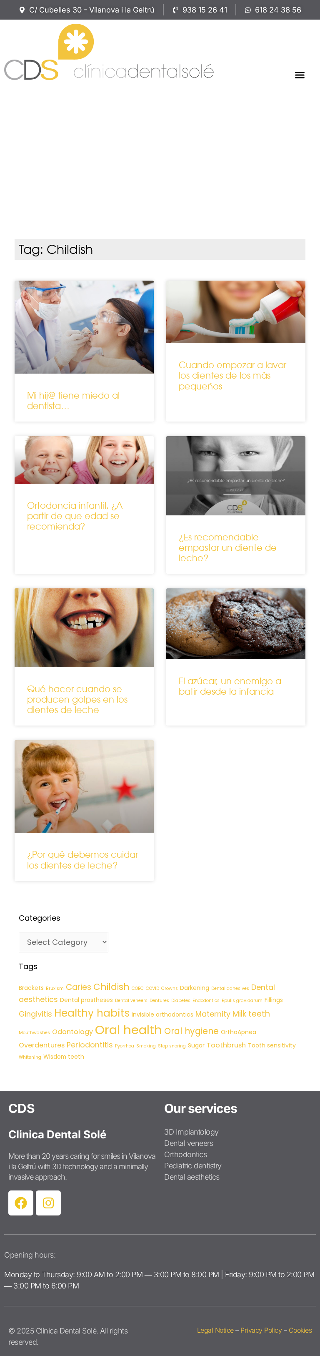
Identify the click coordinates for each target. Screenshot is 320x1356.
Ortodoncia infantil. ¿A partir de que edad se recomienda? (75, 516)
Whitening (30, 1057)
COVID (152, 988)
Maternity (212, 1014)
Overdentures (42, 1045)
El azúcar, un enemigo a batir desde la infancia (230, 686)
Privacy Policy (261, 1330)
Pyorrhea (124, 1046)
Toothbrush (226, 1045)
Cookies (300, 1330)
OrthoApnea (238, 1032)
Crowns (169, 988)
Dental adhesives (230, 988)
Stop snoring (172, 1046)
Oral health (128, 1029)
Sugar (196, 1045)
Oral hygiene (191, 1031)
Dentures (159, 1000)
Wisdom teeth (63, 1056)
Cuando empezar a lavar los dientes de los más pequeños (232, 375)
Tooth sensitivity (272, 1045)
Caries (78, 987)
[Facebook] (20, 1202)
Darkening (194, 988)
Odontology (72, 1032)
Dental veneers (131, 1000)
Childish (111, 986)
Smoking (146, 1046)
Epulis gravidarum (242, 1000)
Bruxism (55, 988)
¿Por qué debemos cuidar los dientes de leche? (82, 859)
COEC (138, 988)
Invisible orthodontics (162, 1014)
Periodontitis (90, 1045)
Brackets (31, 988)
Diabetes (180, 1000)
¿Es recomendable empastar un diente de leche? (228, 547)
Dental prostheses (86, 1000)
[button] (300, 75)
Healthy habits (92, 1013)
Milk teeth (251, 1014)
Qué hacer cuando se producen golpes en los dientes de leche (77, 699)
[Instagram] (48, 1202)
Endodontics (206, 1000)
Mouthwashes (34, 1033)
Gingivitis (35, 1014)
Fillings (274, 1000)
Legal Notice (215, 1330)
